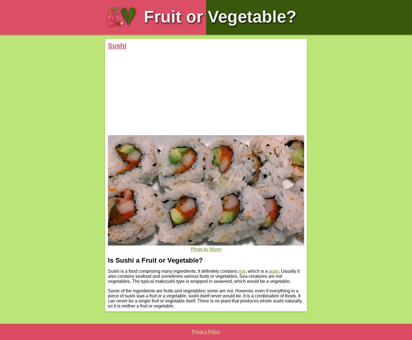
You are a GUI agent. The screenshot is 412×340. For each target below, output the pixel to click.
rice (242, 271)
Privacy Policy (206, 331)
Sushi (117, 45)
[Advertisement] (206, 93)
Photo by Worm (206, 249)
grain (274, 271)
